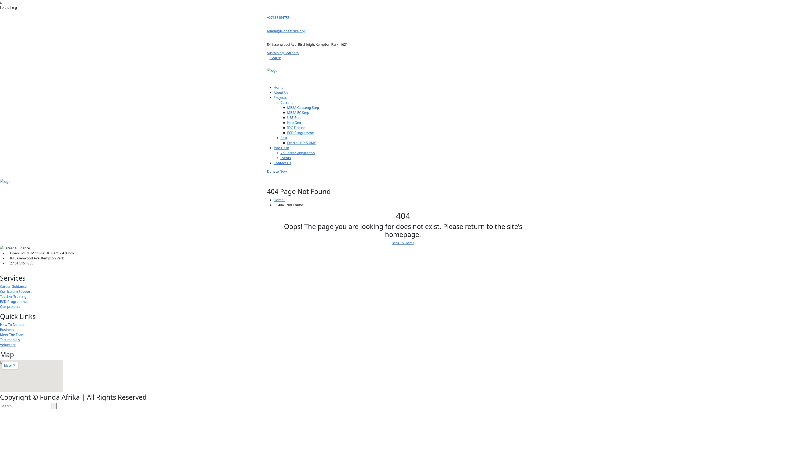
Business (7, 329)
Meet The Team (12, 334)
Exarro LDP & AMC (301, 143)
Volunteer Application (297, 153)
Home (278, 87)
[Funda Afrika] (272, 70)
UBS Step (294, 117)
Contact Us (282, 163)
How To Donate (12, 324)
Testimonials (10, 339)
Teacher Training (13, 296)
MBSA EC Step (298, 112)
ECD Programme (300, 132)
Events (285, 158)
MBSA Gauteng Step (303, 107)
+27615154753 (278, 17)
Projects (280, 97)
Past (283, 137)
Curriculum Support (16, 291)
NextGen (294, 122)
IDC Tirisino (296, 127)
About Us (281, 92)
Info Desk (281, 148)
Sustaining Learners (283, 53)
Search (275, 58)
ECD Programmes (14, 301)
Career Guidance (13, 286)
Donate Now (277, 171)
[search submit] (54, 406)
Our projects (10, 306)
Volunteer (8, 344)
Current (286, 102)
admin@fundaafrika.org (286, 31)
